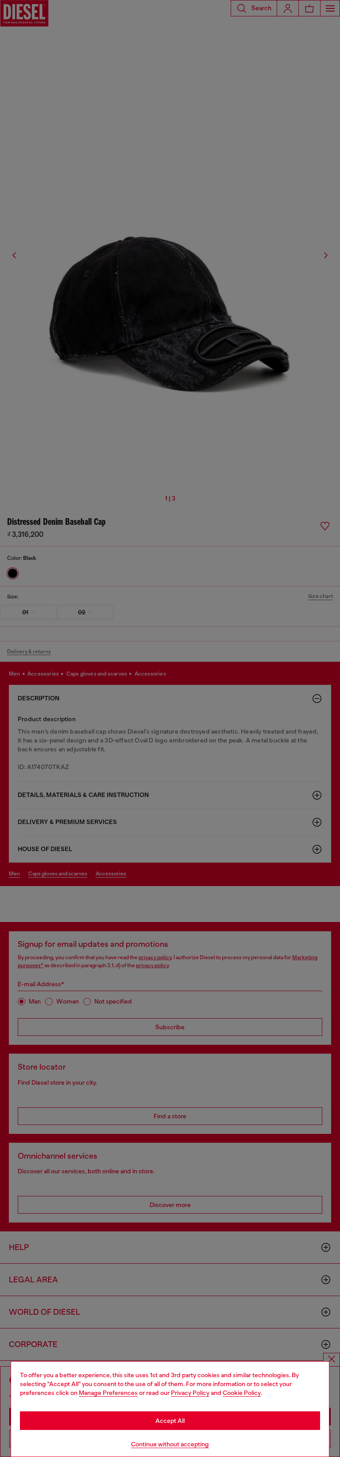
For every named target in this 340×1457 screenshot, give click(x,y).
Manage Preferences (108, 1392)
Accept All (170, 1420)
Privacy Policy (190, 1392)
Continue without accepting (170, 1444)
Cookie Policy (242, 1392)
